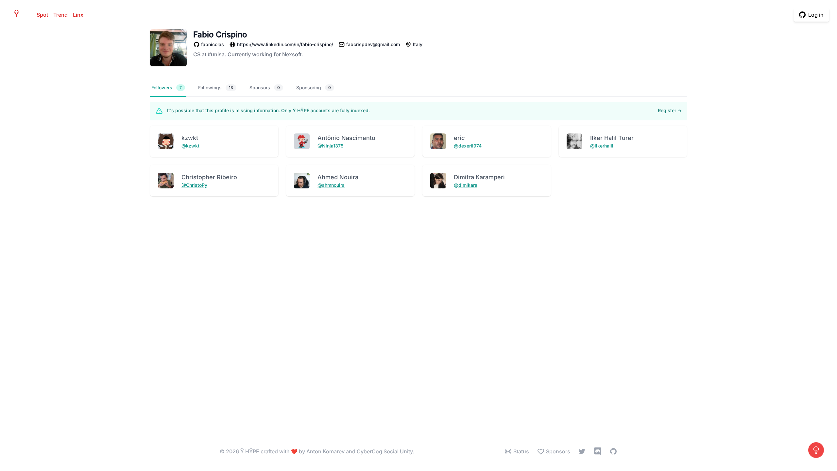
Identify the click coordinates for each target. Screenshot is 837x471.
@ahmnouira (331, 185)
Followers (166, 87)
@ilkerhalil (601, 145)
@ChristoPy (194, 185)
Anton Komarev (325, 451)
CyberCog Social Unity (385, 451)
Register (670, 110)
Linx (78, 14)
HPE (18, 14)
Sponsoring (313, 87)
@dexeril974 (468, 145)
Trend (60, 14)
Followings (215, 87)
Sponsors (264, 87)
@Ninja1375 (330, 145)
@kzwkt (190, 145)
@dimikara (465, 185)
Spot (42, 14)
